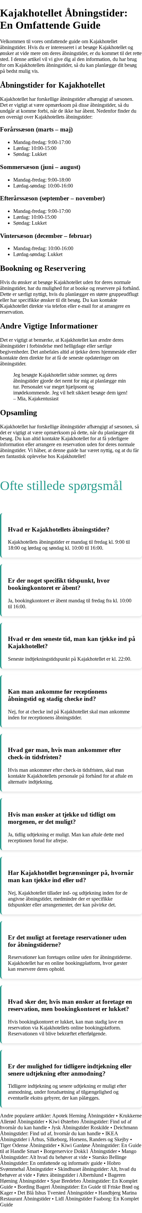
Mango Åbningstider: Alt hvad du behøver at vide (68, 1154)
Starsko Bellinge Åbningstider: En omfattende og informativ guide (63, 1160)
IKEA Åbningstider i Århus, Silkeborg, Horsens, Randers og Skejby (64, 1136)
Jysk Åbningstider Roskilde (80, 1127)
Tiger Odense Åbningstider (28, 1145)
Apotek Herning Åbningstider (83, 1115)
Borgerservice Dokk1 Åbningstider (80, 1151)
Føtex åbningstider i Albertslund (70, 1175)
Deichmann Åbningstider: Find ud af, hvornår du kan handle (69, 1130)
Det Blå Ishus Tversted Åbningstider (56, 1193)
